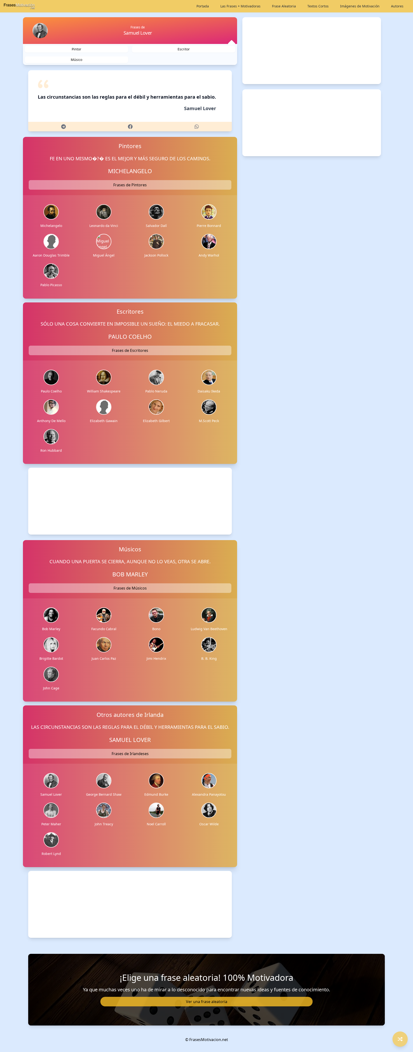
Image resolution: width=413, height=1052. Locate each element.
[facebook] (130, 126)
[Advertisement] (130, 501)
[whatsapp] (197, 126)
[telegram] (63, 126)
